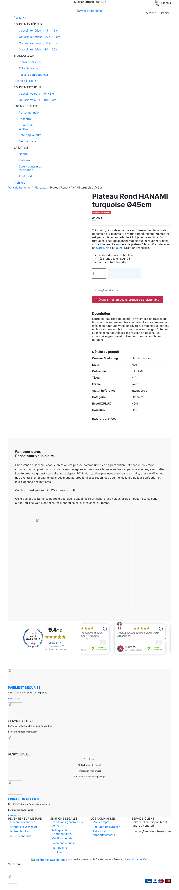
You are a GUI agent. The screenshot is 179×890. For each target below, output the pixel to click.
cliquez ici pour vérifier (135, 859)
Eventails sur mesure (24, 827)
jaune (119, 247)
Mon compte (101, 822)
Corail (100, 247)
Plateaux (24, 160)
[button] (89, 24)
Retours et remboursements (104, 833)
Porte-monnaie (29, 112)
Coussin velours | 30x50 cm (37, 100)
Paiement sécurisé (64, 843)
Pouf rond (25, 176)
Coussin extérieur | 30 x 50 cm (39, 49)
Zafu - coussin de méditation (30, 168)
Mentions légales (63, 838)
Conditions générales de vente (68, 823)
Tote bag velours (30, 135)
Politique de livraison (106, 827)
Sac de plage (27, 141)
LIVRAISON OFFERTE (24, 799)
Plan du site (59, 847)
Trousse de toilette (26, 126)
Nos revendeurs (20, 836)
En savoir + (13, 698)
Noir (108, 247)
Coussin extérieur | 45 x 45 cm (39, 30)
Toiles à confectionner (33, 74)
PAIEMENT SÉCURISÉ (24, 687)
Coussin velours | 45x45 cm (37, 93)
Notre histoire (19, 831)
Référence (99, 419)
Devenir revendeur (22, 822)
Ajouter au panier (125, 273)
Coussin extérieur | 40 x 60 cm (39, 37)
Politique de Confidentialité (61, 832)
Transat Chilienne (30, 62)
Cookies (57, 852)
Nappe (23, 154)
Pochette (25, 119)
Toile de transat (29, 68)
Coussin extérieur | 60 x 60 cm (39, 43)
